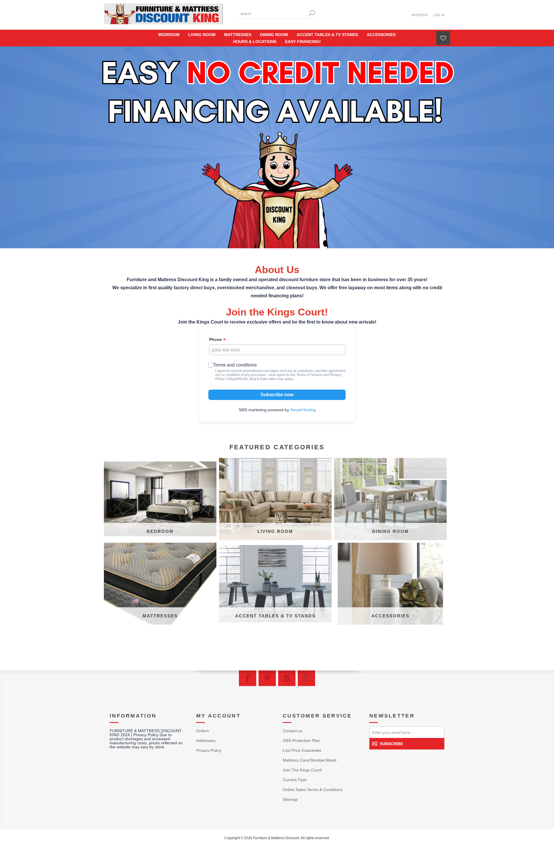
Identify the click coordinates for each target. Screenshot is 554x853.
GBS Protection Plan (301, 740)
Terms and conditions (235, 364)
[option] (277, 147)
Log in (438, 15)
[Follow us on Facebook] (247, 678)
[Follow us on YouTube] (286, 678)
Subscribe (391, 743)
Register (419, 15)
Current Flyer (295, 779)
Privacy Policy (208, 750)
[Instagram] (306, 678)
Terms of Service (309, 375)
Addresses (206, 740)
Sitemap (290, 799)
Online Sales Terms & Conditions (312, 789)
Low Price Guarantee (302, 750)
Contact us (292, 730)
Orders (202, 730)
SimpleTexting (303, 409)
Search (311, 13)
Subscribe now (277, 394)
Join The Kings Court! (302, 770)
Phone (216, 339)
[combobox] (272, 13)
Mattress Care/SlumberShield (309, 760)
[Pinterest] (267, 678)
